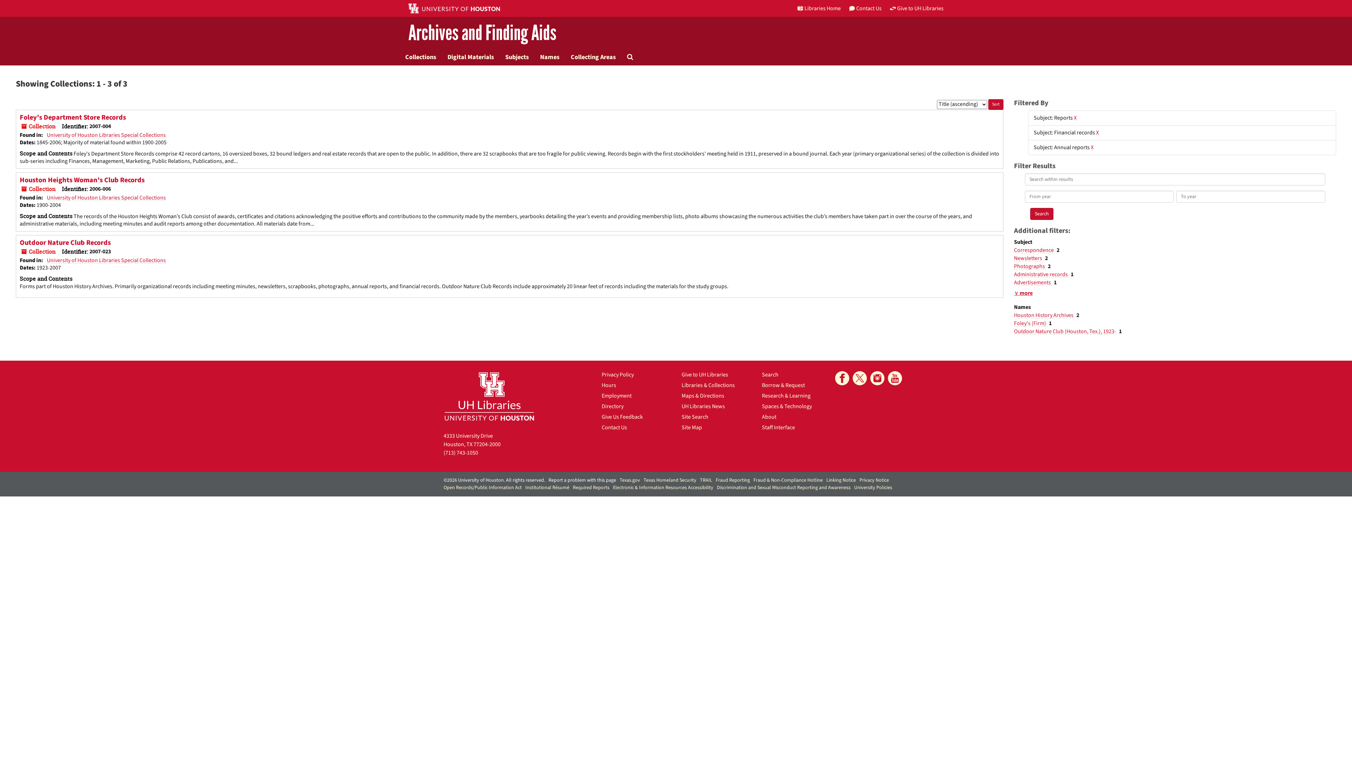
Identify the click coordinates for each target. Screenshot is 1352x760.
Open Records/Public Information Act (483, 487)
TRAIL (706, 480)
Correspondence (1034, 250)
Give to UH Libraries (705, 375)
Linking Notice (841, 480)
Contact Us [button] (869, 8)
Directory (613, 406)
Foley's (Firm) (1030, 323)
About (769, 417)
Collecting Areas (593, 57)
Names (549, 57)
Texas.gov (630, 480)
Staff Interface (778, 427)
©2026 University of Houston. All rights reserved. (494, 480)
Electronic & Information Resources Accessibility (663, 487)
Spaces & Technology (787, 406)
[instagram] (877, 378)
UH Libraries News (703, 406)
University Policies (873, 487)
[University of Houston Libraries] (489, 396)
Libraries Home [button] (823, 8)
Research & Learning (786, 396)
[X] (860, 378)
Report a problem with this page (582, 480)
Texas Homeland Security (670, 480)
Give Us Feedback (622, 417)
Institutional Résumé (547, 487)
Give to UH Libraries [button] (920, 8)
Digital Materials (470, 57)
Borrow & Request (783, 385)
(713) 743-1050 (461, 453)
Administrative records (1041, 274)
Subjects (517, 57)
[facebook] (842, 378)
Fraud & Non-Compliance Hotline (788, 480)
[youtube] (895, 378)
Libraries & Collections (708, 385)
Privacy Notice (874, 480)
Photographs (1030, 266)
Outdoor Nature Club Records (65, 243)
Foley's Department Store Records (73, 117)
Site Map (692, 427)
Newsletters (1028, 258)
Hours (609, 385)
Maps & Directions (703, 396)
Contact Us (614, 427)
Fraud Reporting (733, 480)
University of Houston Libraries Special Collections (106, 135)
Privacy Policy (618, 375)
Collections (420, 57)
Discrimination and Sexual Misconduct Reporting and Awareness (784, 487)
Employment (617, 396)
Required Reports (591, 487)
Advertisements (1033, 282)
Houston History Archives (1044, 315)
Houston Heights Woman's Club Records (82, 180)
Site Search (695, 417)
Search (770, 375)
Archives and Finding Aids (482, 33)
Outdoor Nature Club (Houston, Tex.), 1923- (1065, 331)
